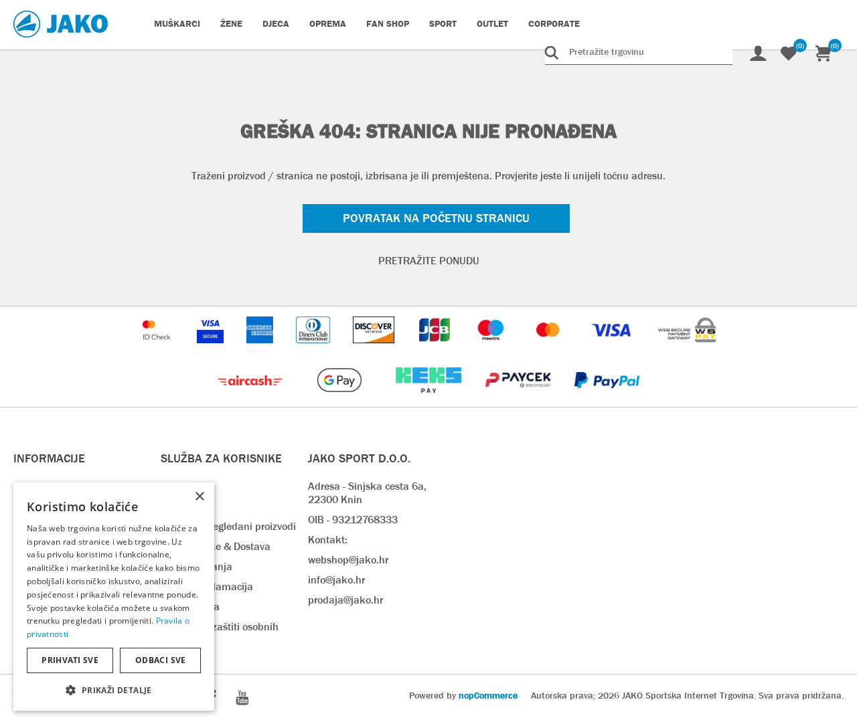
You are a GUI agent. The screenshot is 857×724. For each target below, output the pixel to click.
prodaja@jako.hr (345, 600)
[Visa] (612, 350)
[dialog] (113, 596)
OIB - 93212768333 (353, 520)
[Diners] (314, 350)
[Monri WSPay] (686, 350)
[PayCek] (519, 400)
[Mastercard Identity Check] (158, 350)
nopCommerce (488, 695)
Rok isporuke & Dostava (215, 546)
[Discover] (375, 350)
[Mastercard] (550, 350)
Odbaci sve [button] (160, 660)
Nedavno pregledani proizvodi (228, 526)
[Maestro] (492, 350)
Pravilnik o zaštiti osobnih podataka (220, 633)
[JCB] (436, 350)
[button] (114, 689)
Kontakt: (327, 540)
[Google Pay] (340, 400)
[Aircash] (251, 400)
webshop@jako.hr (348, 560)
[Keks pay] (429, 400)
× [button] (199, 497)
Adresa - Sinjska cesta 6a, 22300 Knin (367, 493)
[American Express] (261, 350)
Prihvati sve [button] (70, 660)
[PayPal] (607, 400)
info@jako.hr (336, 580)
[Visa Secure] (211, 350)
